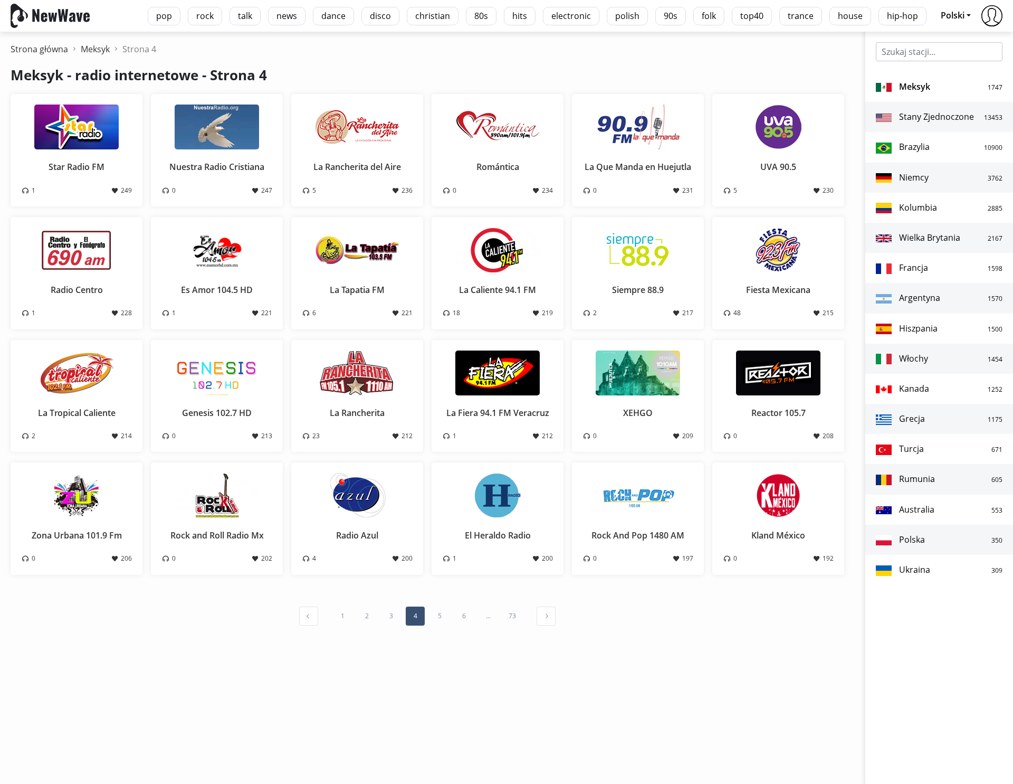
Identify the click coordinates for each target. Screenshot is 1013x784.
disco (380, 16)
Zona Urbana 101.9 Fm (77, 535)
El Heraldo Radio (498, 535)
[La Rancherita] (357, 371)
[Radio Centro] (76, 249)
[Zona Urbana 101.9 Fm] (76, 494)
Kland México (778, 535)
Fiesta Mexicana (778, 290)
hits (519, 16)
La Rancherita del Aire (357, 167)
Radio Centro (77, 290)
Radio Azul (357, 535)
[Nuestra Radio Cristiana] (217, 126)
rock (205, 16)
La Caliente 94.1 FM (497, 290)
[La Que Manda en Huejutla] (638, 126)
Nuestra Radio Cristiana (216, 167)
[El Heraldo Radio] (497, 494)
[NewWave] (50, 15)
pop (164, 16)
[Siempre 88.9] (638, 249)
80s (481, 16)
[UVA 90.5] (778, 126)
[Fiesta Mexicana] (778, 249)
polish (627, 16)
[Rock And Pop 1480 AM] (638, 494)
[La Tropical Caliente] (76, 371)
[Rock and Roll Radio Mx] (217, 494)
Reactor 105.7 (778, 413)
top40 (751, 16)
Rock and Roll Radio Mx (217, 535)
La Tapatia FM (357, 290)
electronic (571, 16)
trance (801, 16)
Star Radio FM (76, 167)
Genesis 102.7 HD (217, 413)
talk (245, 16)
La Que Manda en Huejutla (638, 167)
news (286, 16)
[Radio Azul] (357, 494)
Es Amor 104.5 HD (217, 290)
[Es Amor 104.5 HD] (217, 249)
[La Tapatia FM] (357, 249)
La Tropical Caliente (77, 413)
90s (670, 16)
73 (512, 615)
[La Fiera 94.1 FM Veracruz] (497, 371)
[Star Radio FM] (76, 126)
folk (709, 16)
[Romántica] (497, 126)
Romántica (497, 167)
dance (333, 16)
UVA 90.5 (778, 167)
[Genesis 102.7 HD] (217, 371)
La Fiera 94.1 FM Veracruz (497, 413)
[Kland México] (778, 494)
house (850, 16)
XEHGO (638, 413)
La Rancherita (357, 413)
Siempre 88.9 (638, 290)
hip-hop (902, 16)
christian (432, 16)
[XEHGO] (638, 371)
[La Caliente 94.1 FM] (497, 249)
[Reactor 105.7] (778, 371)
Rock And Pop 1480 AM (637, 535)
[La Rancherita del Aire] (357, 126)
